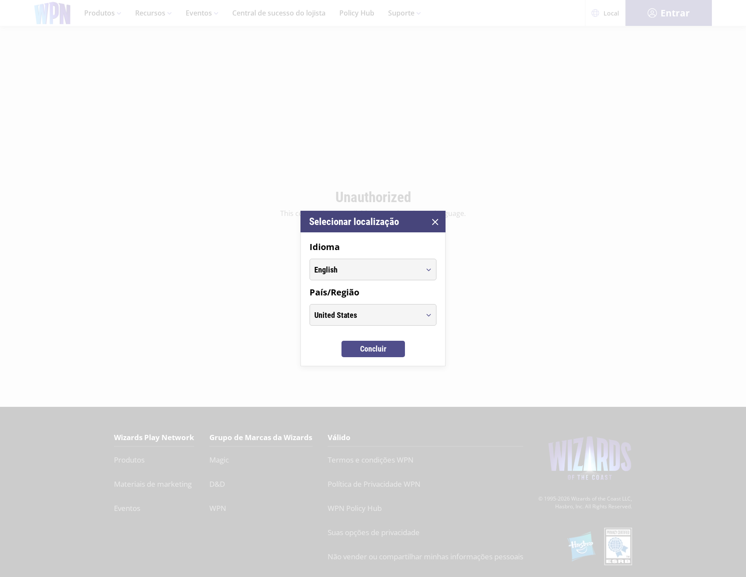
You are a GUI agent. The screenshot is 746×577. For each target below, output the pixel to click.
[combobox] (365, 269)
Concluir (373, 348)
